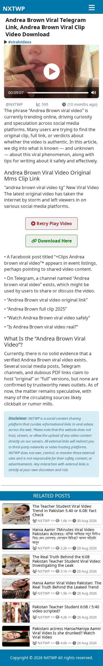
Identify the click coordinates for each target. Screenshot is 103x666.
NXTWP (14, 8)
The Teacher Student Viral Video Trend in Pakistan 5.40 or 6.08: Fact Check (64, 510)
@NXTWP (14, 104)
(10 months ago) (82, 104)
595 (45, 104)
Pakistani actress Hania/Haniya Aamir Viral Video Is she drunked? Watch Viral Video (66, 633)
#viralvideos (19, 42)
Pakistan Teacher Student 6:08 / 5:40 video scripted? (65, 609)
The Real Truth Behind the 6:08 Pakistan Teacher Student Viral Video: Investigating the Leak (66, 561)
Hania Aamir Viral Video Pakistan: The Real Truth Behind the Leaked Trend (66, 585)
